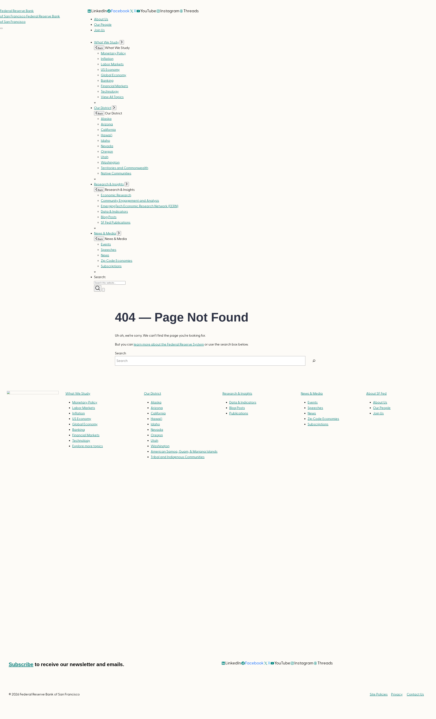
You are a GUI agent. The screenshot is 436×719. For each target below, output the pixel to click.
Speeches (108, 250)
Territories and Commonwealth (124, 168)
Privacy (397, 694)
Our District (102, 108)
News (105, 255)
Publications (238, 413)
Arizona (107, 124)
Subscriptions (318, 424)
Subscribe (21, 664)
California (108, 130)
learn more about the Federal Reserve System (169, 344)
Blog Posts (108, 217)
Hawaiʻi (106, 135)
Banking (107, 80)
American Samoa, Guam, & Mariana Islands (184, 451)
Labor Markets (112, 64)
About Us (101, 19)
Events (106, 244)
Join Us (99, 30)
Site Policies (379, 694)
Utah (104, 157)
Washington (110, 162)
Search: (100, 277)
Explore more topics (87, 446)
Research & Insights (109, 184)
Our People (103, 25)
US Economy (110, 70)
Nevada (107, 146)
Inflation (107, 59)
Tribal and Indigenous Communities (178, 457)
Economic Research (116, 195)
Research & (237, 393)
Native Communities (116, 173)
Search (120, 353)
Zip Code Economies (116, 261)
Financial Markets (114, 86)
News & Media (105, 233)
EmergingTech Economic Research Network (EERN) (139, 206)
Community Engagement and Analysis (130, 201)
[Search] (314, 361)
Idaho (105, 140)
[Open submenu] (122, 42)
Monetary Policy (113, 53)
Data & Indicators (114, 211)
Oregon (107, 151)
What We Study (106, 42)
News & (312, 393)
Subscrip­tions (111, 266)
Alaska (106, 119)
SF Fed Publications (115, 222)
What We (77, 393)
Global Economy (113, 75)
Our (152, 393)
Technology (110, 91)
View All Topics (112, 97)
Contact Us (415, 694)
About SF (376, 393)
